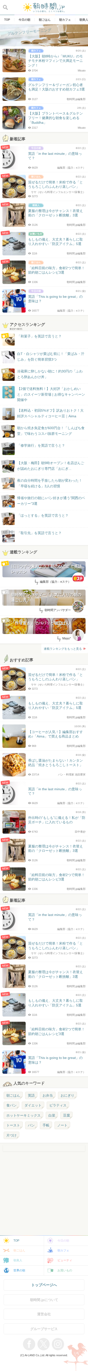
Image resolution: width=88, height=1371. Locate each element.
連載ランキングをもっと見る (63, 648)
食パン (11, 1105)
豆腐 (66, 1115)
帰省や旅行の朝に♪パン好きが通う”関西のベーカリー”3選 (51, 500)
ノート (62, 1125)
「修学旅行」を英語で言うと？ (41, 445)
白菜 (51, 1115)
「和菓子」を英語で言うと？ (39, 336)
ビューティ (64, 1260)
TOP (16, 1240)
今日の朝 (63, 1240)
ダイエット (33, 1105)
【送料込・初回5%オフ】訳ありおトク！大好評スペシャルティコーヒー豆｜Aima (50, 413)
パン (31, 1125)
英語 (31, 1095)
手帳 (46, 1125)
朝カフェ (63, 1250)
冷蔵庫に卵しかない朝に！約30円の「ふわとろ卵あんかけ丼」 (50, 374)
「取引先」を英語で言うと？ (39, 533)
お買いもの (64, 1270)
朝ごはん (13, 1095)
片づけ (11, 1135)
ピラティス (57, 1105)
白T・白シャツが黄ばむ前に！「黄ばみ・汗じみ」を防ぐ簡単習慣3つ (50, 356)
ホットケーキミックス (23, 1115)
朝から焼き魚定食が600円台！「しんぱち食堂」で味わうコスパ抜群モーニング (51, 430)
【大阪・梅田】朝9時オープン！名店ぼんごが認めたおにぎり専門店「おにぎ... (50, 465)
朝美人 (17, 1260)
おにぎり (67, 1095)
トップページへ (44, 1285)
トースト (13, 1125)
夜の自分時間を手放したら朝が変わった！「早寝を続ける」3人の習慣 (49, 483)
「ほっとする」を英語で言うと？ (42, 515)
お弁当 (48, 1095)
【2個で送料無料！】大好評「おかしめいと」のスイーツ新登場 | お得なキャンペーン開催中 (51, 394)
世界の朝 (19, 1270)
